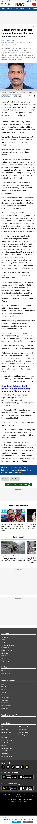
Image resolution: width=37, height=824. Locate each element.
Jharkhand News (6, 735)
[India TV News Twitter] (33, 1)
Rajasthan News (23, 729)
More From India (18, 505)
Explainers (4, 703)
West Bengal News (24, 735)
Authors (3, 658)
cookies (6, 822)
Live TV (3, 655)
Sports (28, 9)
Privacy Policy (27, 799)
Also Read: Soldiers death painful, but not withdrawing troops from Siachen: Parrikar (16, 389)
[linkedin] (22, 767)
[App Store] (26, 777)
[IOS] (27, 1)
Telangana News (23, 732)
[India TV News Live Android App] (9, 777)
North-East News (6, 740)
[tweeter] (8, 767)
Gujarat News (5, 751)
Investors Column (6, 650)
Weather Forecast (6, 671)
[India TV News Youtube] (35, 1)
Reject (27, 822)
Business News (6, 705)
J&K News (4, 753)
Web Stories (5, 661)
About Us (4, 640)
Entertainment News (7, 695)
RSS (25, 802)
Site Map (7, 799)
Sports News (5, 697)
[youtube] (17, 767)
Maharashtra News (24, 727)
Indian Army (15, 479)
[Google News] (6, 96)
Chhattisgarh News (7, 748)
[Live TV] (34, 4)
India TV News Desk (7, 40)
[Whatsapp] (30, 96)
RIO (20, 802)
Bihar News (4, 727)
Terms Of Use (17, 799)
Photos (3, 689)
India (16, 9)
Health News (5, 708)
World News (5, 687)
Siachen (5, 479)
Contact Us (4, 637)
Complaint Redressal (7, 645)
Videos (9, 9)
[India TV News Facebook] (31, 1)
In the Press (5, 648)
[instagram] (13, 767)
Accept (16, 822)
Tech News (4, 700)
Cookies (5, 818)
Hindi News (4, 653)
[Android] (29, 1)
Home (3, 9)
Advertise (4, 642)
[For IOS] (26, 788)
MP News (4, 737)
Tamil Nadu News (6, 743)
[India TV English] (20, 4)
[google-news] (27, 767)
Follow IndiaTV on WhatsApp (17, 484)
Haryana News (6, 732)
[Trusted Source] (17, 96)
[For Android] (9, 788)
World (22, 9)
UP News (4, 745)
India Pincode (5, 673)
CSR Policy (13, 802)
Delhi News (4, 729)
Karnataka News (6, 756)
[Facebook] (3, 767)
